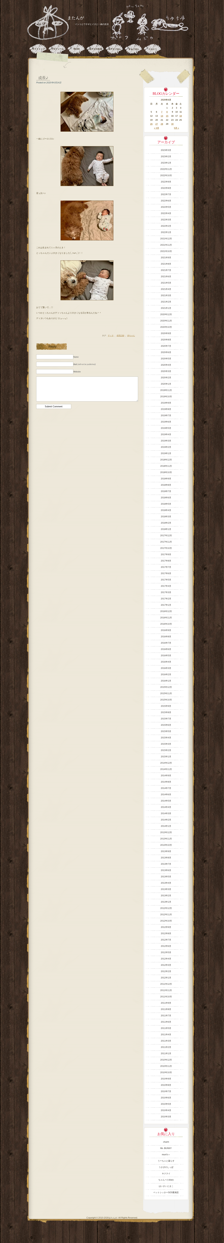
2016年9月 (166, 630)
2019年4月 (166, 434)
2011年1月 (166, 1053)
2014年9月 (166, 775)
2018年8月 (166, 485)
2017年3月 (166, 592)
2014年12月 (166, 763)
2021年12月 (166, 238)
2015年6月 (166, 725)
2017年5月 (166, 580)
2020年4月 (166, 365)
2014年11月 (166, 769)
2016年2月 (166, 674)
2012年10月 (166, 921)
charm (166, 1142)
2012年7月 (166, 940)
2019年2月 (166, 447)
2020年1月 (166, 384)
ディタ (111, 335)
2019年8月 (166, 409)
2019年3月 (166, 441)
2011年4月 (166, 1034)
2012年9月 (166, 927)
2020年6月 (166, 352)
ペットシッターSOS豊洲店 (166, 1192)
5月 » (176, 128)
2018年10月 (166, 472)
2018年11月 (166, 466)
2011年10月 (166, 996)
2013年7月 (166, 864)
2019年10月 (166, 396)
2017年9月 (166, 554)
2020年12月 (166, 314)
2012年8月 (166, 933)
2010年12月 (166, 1060)
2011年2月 (166, 1047)
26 (151, 124)
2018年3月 (166, 516)
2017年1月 (166, 605)
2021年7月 (166, 270)
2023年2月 (166, 156)
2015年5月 (166, 731)
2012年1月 (166, 977)
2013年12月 (166, 832)
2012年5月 (166, 952)
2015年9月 (166, 706)
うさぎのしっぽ (166, 1167)
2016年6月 (166, 649)
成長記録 (120, 335)
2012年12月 (166, 908)
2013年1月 (166, 902)
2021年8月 (166, 264)
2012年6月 (166, 946)
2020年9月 (166, 333)
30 (172, 124)
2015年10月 (166, 700)
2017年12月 (166, 535)
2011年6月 (166, 1022)
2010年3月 (166, 1116)
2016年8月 (166, 636)
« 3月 (156, 128)
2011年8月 (166, 1009)
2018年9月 (166, 478)
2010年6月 (166, 1097)
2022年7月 (166, 194)
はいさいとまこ (166, 1186)
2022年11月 (166, 169)
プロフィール (57, 49)
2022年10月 (166, 175)
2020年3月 (166, 371)
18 (180, 116)
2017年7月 (166, 567)
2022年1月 (166, 232)
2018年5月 (166, 504)
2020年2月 (166, 377)
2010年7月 (166, 1091)
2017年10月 (166, 548)
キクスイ (166, 1173)
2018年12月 (166, 459)
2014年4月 (166, 807)
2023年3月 (166, 150)
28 (162, 124)
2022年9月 (166, 182)
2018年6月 (166, 497)
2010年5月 (166, 1104)
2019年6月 (166, 422)
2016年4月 (166, 662)
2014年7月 (166, 788)
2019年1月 (166, 453)
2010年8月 (166, 1085)
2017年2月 (166, 598)
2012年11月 (166, 914)
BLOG (77, 49)
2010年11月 (166, 1066)
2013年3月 (166, 889)
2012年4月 (166, 959)
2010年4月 (166, 1110)
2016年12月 (166, 611)
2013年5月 (166, 876)
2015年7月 (166, 718)
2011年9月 (166, 1003)
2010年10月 (166, 1072)
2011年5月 (166, 1028)
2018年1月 (166, 529)
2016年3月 (166, 668)
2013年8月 (166, 857)
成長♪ (43, 77)
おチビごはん (114, 49)
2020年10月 (166, 327)
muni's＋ (166, 1154)
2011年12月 (166, 984)
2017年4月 (166, 586)
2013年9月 (166, 851)
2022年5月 (166, 207)
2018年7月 (166, 491)
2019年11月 (166, 390)
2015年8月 (166, 712)
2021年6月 (166, 276)
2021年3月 (166, 295)
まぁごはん (134, 49)
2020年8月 (166, 339)
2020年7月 (166, 346)
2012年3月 (166, 965)
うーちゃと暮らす (166, 1161)
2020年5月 (166, 358)
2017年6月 (166, 573)
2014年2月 (166, 820)
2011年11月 (166, 990)
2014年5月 (166, 801)
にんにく (153, 49)
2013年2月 (166, 895)
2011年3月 (166, 1041)
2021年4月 (166, 289)
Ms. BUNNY (166, 1148)
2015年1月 (166, 756)
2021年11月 (166, 245)
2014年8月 (166, 782)
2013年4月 (166, 883)
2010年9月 (166, 1079)
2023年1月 (166, 163)
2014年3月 (166, 813)
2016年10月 (166, 624)
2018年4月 (166, 510)
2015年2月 (166, 750)
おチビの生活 (95, 49)
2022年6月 (166, 201)
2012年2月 (166, 971)
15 (167, 116)
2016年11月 (166, 617)
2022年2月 (166, 226)
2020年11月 (166, 321)
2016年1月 (166, 681)
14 (162, 116)
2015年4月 (166, 737)
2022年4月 (166, 213)
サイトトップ (38, 49)
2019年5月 (166, 428)
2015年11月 (166, 693)
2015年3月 (166, 744)
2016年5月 (166, 655)
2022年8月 (166, 188)
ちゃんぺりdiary (166, 1180)
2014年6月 (166, 794)
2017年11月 (166, 542)
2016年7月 (166, 643)
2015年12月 (166, 687)
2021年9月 (166, 257)
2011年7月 (166, 1015)
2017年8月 (166, 561)
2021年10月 (166, 251)
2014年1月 (166, 826)
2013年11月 (166, 838)
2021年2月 (166, 302)
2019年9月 (166, 403)
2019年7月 (166, 415)
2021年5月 (166, 283)
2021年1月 (166, 308)
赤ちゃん (131, 335)
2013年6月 (166, 870)
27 (156, 124)
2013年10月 (166, 845)
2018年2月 (166, 523)
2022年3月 (166, 219)
